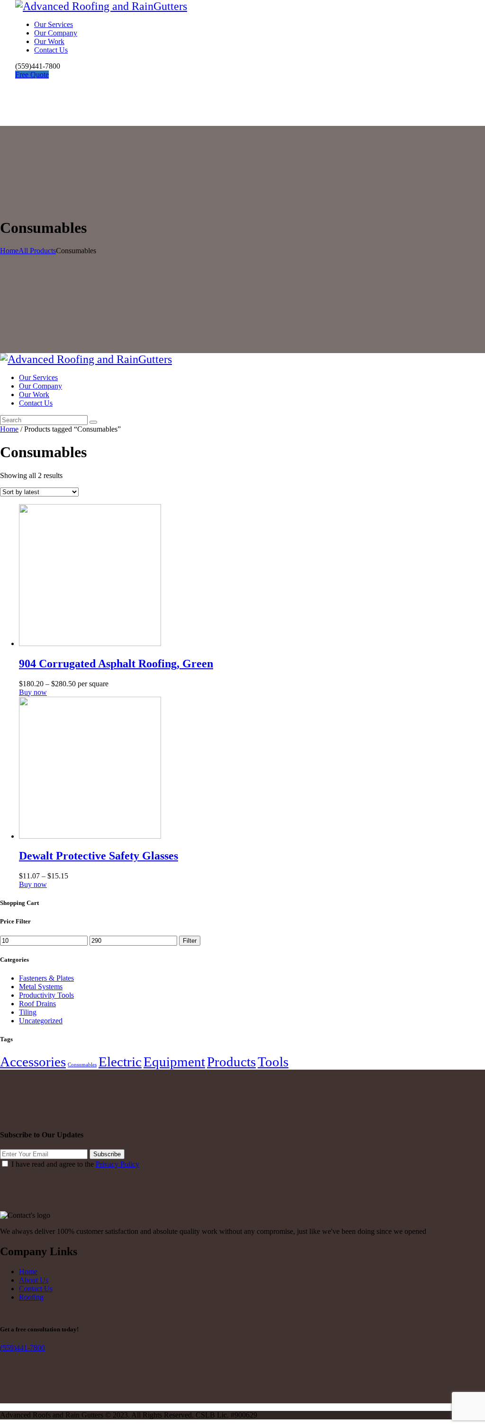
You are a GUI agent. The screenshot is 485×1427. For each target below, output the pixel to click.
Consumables (82, 1064)
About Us (33, 1280)
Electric (120, 1061)
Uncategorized (41, 1021)
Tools (273, 1061)
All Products (37, 251)
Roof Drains (37, 1004)
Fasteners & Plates (46, 978)
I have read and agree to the (75, 1164)
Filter (190, 940)
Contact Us (36, 1289)
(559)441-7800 (22, 1348)
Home (9, 251)
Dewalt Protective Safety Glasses (98, 856)
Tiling (27, 1012)
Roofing (31, 1297)
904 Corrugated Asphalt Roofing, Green (116, 663)
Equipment (174, 1061)
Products (231, 1061)
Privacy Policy (117, 1164)
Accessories (33, 1061)
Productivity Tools (46, 995)
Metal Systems (41, 987)
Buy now (33, 692)
